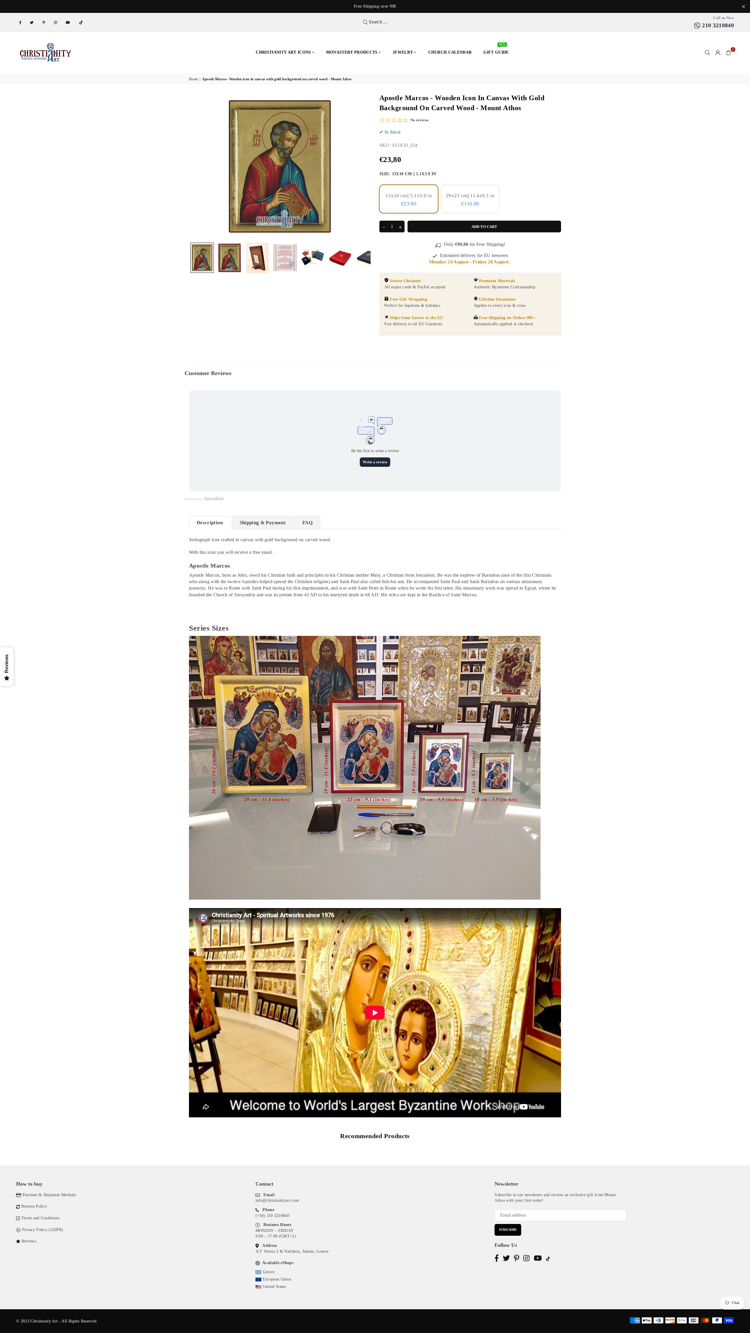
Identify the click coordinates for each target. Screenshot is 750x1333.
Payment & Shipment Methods (49, 1195)
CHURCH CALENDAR (450, 52)
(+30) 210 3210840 (272, 1215)
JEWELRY (403, 52)
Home (193, 79)
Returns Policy (34, 1206)
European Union (277, 1279)
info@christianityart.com (277, 1200)
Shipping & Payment (263, 522)
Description (210, 522)
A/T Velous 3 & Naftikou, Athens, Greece (291, 1251)
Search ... (377, 21)
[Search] (707, 52)
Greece (269, 1272)
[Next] (362, 166)
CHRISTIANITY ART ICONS (283, 52)
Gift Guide (496, 49)
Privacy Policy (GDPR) (42, 1230)
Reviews (29, 1241)
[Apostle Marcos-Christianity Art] (202, 258)
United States (274, 1286)
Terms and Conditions (40, 1218)
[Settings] (718, 52)
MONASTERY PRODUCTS (352, 52)
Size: (407, 174)
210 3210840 (717, 25)
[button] (728, 52)
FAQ (307, 522)
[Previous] (197, 166)
